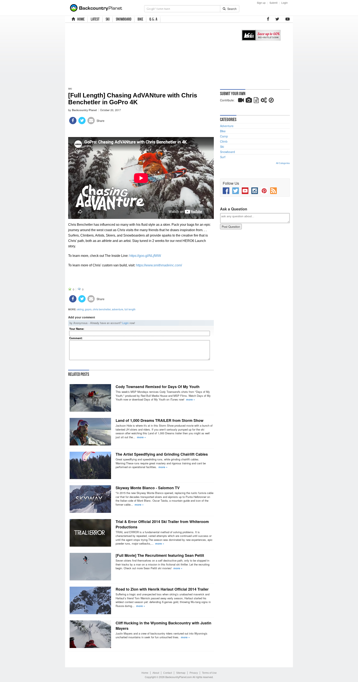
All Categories (283, 163)
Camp (224, 136)
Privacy (194, 672)
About (155, 672)
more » (190, 399)
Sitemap (180, 672)
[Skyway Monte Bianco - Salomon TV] (90, 499)
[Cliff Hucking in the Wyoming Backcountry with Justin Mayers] (90, 634)
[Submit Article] (256, 101)
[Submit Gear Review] (264, 101)
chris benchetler (102, 309)
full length (130, 309)
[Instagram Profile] (254, 190)
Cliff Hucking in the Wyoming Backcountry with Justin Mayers (163, 625)
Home (145, 672)
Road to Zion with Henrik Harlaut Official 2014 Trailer (162, 589)
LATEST (95, 19)
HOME (80, 19)
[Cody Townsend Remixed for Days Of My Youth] (90, 398)
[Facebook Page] (268, 19)
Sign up (261, 2)
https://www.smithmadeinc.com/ (159, 265)
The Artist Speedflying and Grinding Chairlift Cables (162, 454)
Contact (167, 672)
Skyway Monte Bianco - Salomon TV (148, 487)
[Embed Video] (241, 101)
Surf (222, 157)
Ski (70, 88)
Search (231, 9)
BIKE (140, 19)
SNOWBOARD (123, 19)
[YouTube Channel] (287, 19)
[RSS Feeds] (273, 190)
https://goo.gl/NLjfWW (145, 255)
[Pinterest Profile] (264, 190)
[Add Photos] (249, 101)
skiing (80, 309)
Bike (223, 131)
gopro (88, 309)
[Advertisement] (150, 55)
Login (284, 2)
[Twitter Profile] (277, 19)
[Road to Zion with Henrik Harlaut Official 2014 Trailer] (90, 600)
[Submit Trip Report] (271, 101)
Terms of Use (209, 672)
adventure (117, 309)
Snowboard (227, 152)
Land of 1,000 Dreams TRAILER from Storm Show (159, 420)
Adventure (226, 126)
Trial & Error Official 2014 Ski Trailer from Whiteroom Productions (162, 524)
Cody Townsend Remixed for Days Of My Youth (158, 386)
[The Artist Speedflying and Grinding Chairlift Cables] (90, 465)
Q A (153, 19)
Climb (223, 141)
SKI (108, 19)
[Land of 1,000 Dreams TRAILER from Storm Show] (90, 431)
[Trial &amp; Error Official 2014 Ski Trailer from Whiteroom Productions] (90, 533)
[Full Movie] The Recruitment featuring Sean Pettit (160, 555)
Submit (273, 2)
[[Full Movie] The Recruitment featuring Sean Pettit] (90, 566)
